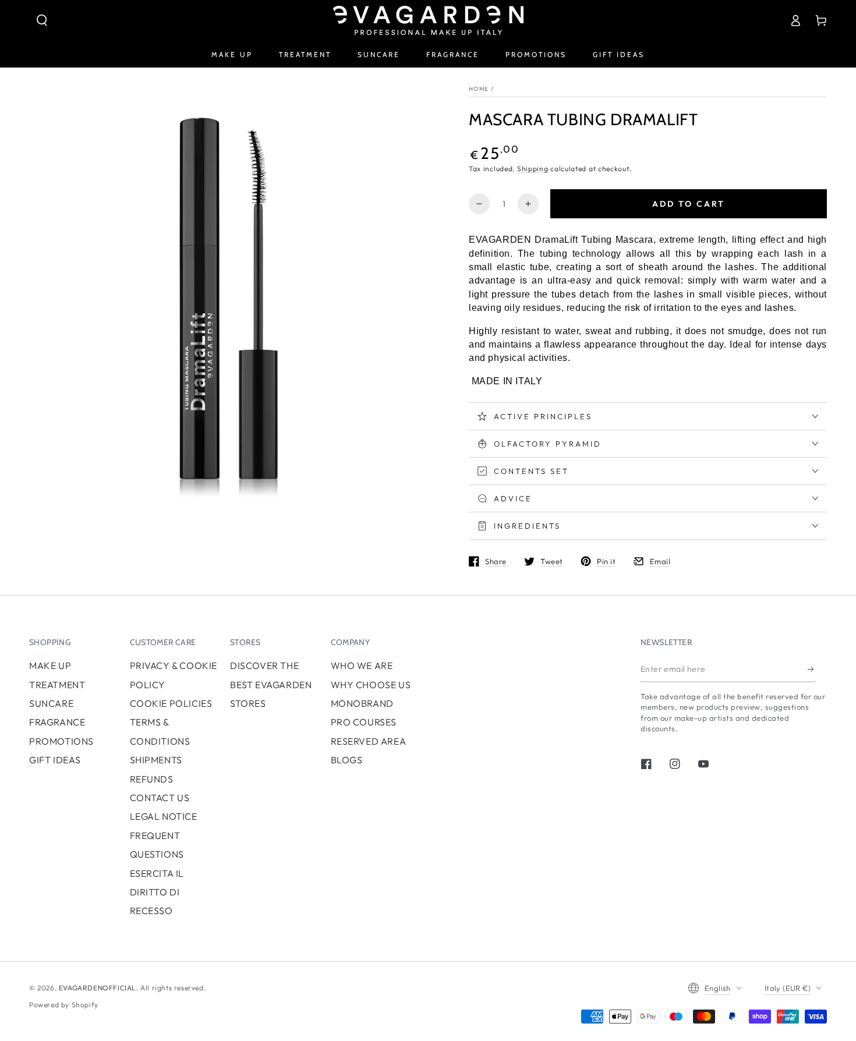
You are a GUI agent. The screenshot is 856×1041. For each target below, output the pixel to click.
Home (479, 89)
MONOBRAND (362, 703)
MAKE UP (50, 665)
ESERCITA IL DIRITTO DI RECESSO (157, 892)
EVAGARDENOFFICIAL (97, 987)
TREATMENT (57, 685)
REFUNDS (152, 779)
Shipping (533, 168)
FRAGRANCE (57, 722)
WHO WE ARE (362, 665)
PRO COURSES (364, 722)
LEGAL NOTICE (163, 816)
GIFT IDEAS (55, 760)
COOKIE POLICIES (171, 703)
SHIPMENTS (156, 760)
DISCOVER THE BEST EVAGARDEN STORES (271, 684)
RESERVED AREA (368, 741)
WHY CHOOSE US (371, 685)
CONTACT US (160, 797)
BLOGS (347, 760)
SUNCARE (51, 703)
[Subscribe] (811, 669)
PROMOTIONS (61, 741)
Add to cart (688, 204)
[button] (42, 20)
